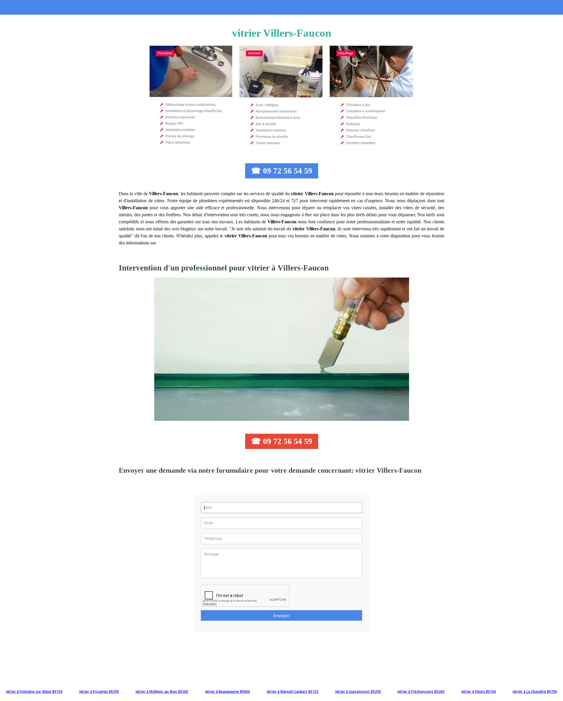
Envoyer (281, 615)
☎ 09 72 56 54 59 (281, 170)
